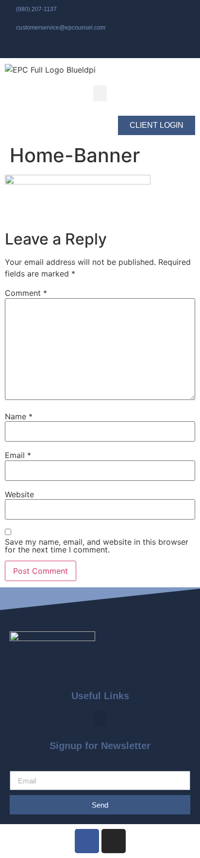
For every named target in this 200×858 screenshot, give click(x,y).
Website (19, 494)
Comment (26, 293)
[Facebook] (87, 841)
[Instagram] (113, 841)
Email (18, 455)
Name (19, 416)
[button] (100, 93)
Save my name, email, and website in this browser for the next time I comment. (96, 545)
